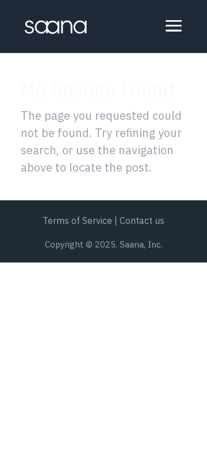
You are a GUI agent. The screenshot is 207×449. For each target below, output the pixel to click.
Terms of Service (77, 220)
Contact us (142, 220)
